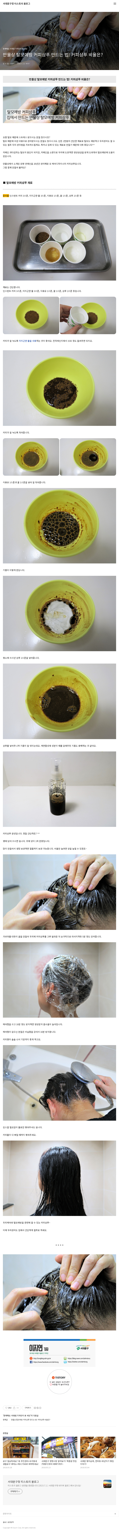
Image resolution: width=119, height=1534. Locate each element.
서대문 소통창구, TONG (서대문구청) (18, 1518)
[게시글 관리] (18, 1408)
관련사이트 (7, 1513)
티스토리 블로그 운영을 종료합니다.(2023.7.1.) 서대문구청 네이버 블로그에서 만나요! (44, 1485)
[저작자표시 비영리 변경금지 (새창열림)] (37, 1408)
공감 (5, 1523)
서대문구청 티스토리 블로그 (16, 3)
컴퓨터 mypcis (9, 1528)
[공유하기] (14, 1408)
